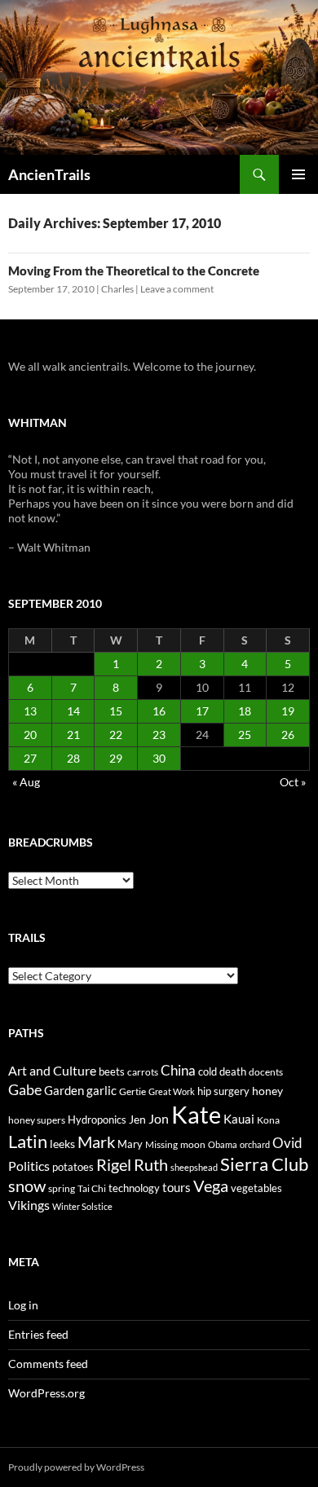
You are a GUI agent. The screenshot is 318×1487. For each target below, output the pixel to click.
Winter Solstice (82, 1206)
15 (115, 711)
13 (30, 711)
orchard (255, 1144)
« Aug (26, 782)
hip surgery (223, 1091)
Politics (29, 1166)
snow (27, 1186)
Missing (161, 1144)
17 (202, 711)
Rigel (113, 1164)
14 (73, 711)
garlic (101, 1091)
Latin (27, 1141)
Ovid (287, 1143)
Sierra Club (264, 1164)
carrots (142, 1072)
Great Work (171, 1091)
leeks (62, 1143)
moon (192, 1144)
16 (159, 711)
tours (176, 1187)
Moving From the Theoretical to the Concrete (133, 270)
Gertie (132, 1091)
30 (159, 758)
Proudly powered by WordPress (76, 1467)
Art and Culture (52, 1070)
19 (287, 711)
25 (244, 734)
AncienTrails (49, 174)
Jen (137, 1119)
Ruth (151, 1164)
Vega (210, 1185)
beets (112, 1072)
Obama (222, 1144)
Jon (158, 1118)
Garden (64, 1090)
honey (267, 1091)
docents (266, 1072)
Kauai (238, 1118)
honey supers (36, 1120)
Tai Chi (91, 1188)
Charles (117, 289)
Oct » (293, 782)
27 (30, 758)
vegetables (256, 1187)
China (178, 1070)
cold (207, 1071)
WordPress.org (46, 1393)
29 (115, 758)
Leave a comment (177, 289)
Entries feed (38, 1334)
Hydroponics (97, 1119)
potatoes (73, 1166)
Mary (130, 1143)
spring (61, 1188)
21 (73, 734)
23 (159, 734)
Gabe (25, 1089)
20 (30, 734)
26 (287, 734)
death (232, 1072)
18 (244, 711)
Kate (196, 1114)
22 (115, 734)
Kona (268, 1120)
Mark (96, 1141)
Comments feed (48, 1363)
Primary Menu (298, 174)
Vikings (29, 1205)
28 (73, 758)
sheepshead (194, 1167)
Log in (23, 1305)
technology (134, 1187)
